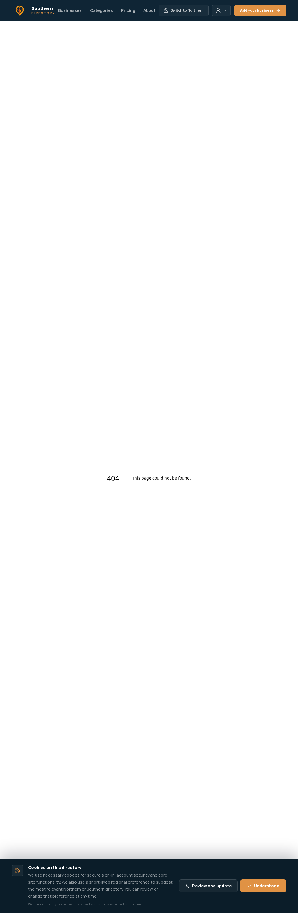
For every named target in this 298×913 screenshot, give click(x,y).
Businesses (70, 10)
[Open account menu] (221, 10)
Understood (266, 886)
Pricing (128, 10)
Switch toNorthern (187, 10)
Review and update (212, 886)
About (149, 10)
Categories (101, 10)
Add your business (257, 10)
